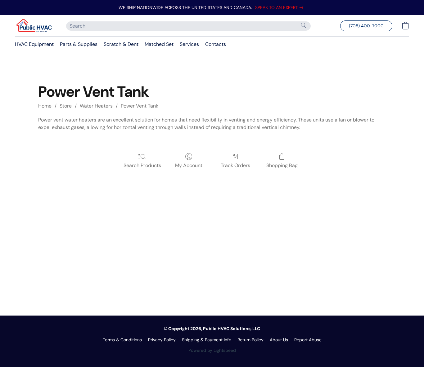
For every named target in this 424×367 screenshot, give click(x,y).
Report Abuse (308, 340)
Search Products (142, 165)
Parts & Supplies (78, 44)
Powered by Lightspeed (212, 350)
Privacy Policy (162, 340)
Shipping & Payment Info (206, 340)
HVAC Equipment (34, 44)
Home (45, 106)
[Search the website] (303, 25)
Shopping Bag (282, 165)
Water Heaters (96, 106)
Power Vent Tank (139, 106)
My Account (188, 165)
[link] (280, 7)
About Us (279, 340)
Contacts (215, 44)
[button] (34, 25)
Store (66, 106)
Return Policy (250, 340)
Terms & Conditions (122, 340)
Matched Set (159, 44)
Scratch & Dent (121, 44)
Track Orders (235, 165)
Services (189, 44)
